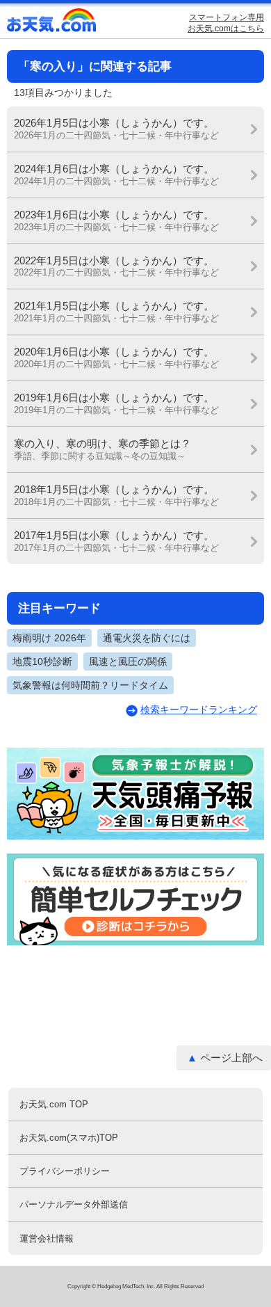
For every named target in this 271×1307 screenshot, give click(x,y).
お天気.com (52, 23)
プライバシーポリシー (64, 1171)
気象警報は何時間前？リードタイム (90, 685)
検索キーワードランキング (198, 709)
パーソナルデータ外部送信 (73, 1204)
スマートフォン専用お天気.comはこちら (226, 23)
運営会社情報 (46, 1238)
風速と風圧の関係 (128, 661)
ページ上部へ (231, 1058)
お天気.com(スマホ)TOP (68, 1137)
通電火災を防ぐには (146, 637)
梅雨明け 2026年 (49, 637)
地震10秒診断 (42, 661)
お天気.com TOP (53, 1104)
